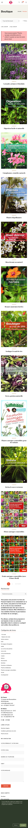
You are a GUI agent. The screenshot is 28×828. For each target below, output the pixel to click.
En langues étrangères (6, 644)
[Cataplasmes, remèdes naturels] (14, 151)
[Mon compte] (26, 2)
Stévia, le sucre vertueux (14, 487)
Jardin (2, 646)
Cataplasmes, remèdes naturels (14, 173)
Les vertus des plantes (6, 648)
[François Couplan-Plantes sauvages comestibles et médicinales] (10, 2)
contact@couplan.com (7, 703)
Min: (5, 26)
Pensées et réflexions (6, 665)
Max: (14, 26)
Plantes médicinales (6, 667)
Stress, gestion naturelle (14, 396)
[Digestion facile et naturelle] (14, 106)
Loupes (3, 656)
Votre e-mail (5, 750)
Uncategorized (4, 675)
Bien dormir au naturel (14, 262)
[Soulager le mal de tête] (14, 329)
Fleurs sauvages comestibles (14, 532)
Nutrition (3, 663)
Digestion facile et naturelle (14, 128)
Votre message (5, 770)
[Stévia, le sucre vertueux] (14, 465)
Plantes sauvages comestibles (8, 670)
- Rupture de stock (5, 637)
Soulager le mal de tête (14, 351)
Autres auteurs (5, 639)
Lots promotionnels (6, 653)
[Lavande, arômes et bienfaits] (14, 61)
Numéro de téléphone (7, 757)
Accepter (23, 825)
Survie (2, 672)
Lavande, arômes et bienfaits (14, 84)
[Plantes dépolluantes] (14, 195)
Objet (2, 763)
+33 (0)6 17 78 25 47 (8, 705)
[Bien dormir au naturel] (14, 240)
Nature (2, 658)
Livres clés (3, 651)
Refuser (16, 825)
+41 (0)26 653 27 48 (8, 716)
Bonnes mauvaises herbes (14, 307)
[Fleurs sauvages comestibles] (14, 509)
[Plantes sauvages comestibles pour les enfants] (14, 418)
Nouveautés (4, 660)
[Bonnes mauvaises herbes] (14, 284)
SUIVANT (18, 584)
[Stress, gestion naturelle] (14, 373)
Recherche (25, 594)
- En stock (3, 634)
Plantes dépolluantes (14, 217)
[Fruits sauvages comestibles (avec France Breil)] (14, 554)
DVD (2, 641)
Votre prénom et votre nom (9, 743)
